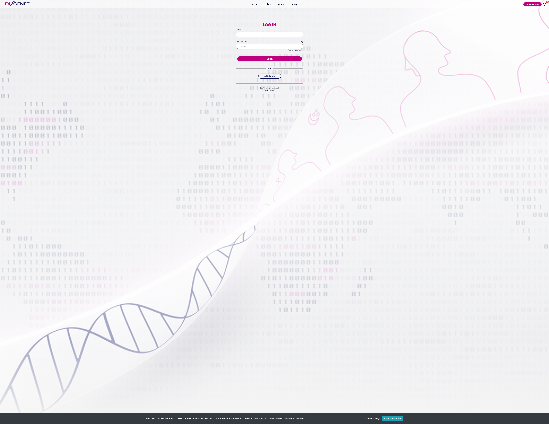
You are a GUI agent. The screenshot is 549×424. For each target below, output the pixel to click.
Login (270, 58)
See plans (269, 90)
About (255, 4)
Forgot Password (295, 50)
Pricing (293, 4)
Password (242, 41)
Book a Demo (532, 4)
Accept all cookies (393, 418)
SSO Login (269, 76)
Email (239, 30)
